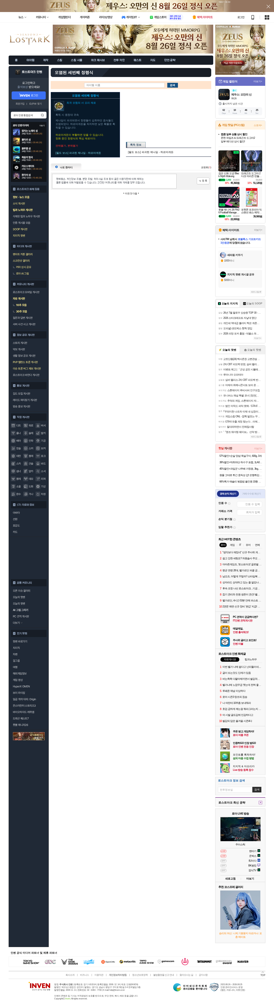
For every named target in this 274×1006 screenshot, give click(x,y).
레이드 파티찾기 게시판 (25, 400)
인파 (31, 440)
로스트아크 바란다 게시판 (26, 375)
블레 (18, 478)
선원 (15, 519)
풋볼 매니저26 (20, 724)
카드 (15, 532)
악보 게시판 (19, 349)
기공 (43, 440)
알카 (31, 471)
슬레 (31, 433)
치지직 (16, 647)
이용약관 (98, 975)
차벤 (15, 654)
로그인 (240, 17)
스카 (18, 463)
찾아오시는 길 (186, 975)
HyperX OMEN (21, 686)
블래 (31, 456)
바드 (43, 463)
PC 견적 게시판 (21, 616)
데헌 (18, 456)
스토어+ (258, 125)
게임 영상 (18, 680)
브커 (43, 448)
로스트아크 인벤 (32, 72)
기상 (43, 486)
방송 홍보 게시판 (21, 406)
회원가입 (20, 103)
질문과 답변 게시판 (22, 317)
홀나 (18, 433)
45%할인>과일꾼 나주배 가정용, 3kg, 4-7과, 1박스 (240, 468)
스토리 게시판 (20, 342)
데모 (31, 478)
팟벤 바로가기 (20, 641)
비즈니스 (84, 975)
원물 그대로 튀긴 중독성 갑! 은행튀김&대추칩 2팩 (240, 475)
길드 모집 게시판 (21, 393)
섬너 (18, 471)
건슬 (31, 463)
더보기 (250, 878)
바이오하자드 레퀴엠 (23, 712)
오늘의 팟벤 (19, 603)
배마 (18, 440)
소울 (18, 486)
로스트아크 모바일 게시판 (26, 292)
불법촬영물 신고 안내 (163, 975)
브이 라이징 (19, 692)
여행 (15, 667)
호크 (43, 456)
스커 (31, 448)
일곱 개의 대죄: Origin (24, 699)
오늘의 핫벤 (19, 597)
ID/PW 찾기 (35, 103)
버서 (43, 425)
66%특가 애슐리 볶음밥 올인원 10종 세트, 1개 (240, 481)
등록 (203, 180)
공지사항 (203, 975)
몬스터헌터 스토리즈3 (24, 705)
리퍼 (43, 478)
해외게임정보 (19, 673)
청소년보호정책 (140, 975)
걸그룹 (16, 660)
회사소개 (70, 975)
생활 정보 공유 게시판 (24, 355)
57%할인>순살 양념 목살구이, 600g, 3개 (240, 455)
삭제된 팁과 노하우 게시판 (26, 216)
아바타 (16, 512)
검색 (42, 115)
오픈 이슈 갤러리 (21, 590)
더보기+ (258, 81)
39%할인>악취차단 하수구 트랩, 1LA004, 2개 (240, 462)
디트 (18, 425)
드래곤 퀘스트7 (21, 718)
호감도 (16, 525)
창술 (18, 448)
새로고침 (255, 292)
